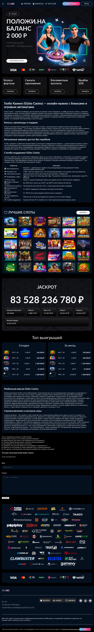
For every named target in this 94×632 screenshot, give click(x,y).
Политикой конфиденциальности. (71, 629)
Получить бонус (17, 61)
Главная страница (11, 605)
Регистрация (71, 3)
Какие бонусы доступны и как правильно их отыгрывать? (24, 440)
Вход (86, 3)
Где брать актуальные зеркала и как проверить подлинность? (25, 445)
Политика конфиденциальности (18, 608)
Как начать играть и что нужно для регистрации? (21, 438)
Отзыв (4, 473)
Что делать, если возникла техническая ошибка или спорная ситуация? (29, 449)
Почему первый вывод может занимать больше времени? (24, 442)
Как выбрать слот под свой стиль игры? (17, 444)
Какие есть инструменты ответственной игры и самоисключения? (27, 447)
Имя (3, 463)
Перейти (10, 91)
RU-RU (4, 602)
